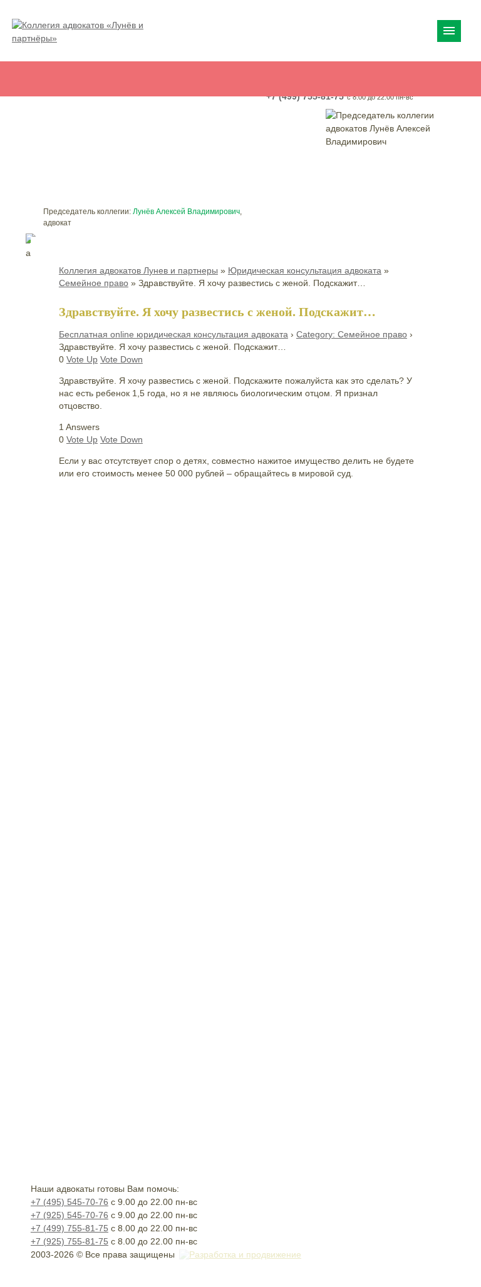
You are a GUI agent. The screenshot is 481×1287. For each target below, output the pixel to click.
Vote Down (121, 359)
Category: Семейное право (351, 334)
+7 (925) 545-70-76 (69, 1215)
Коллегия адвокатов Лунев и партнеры (138, 270)
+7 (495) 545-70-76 (69, 1202)
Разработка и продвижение (245, 1254)
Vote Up (82, 359)
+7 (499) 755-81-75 (69, 1228)
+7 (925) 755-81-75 (69, 1241)
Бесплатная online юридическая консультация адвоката (173, 334)
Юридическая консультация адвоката (304, 270)
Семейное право (93, 283)
